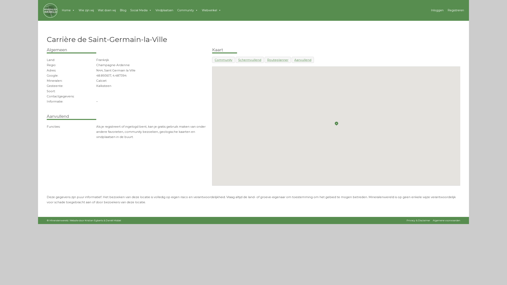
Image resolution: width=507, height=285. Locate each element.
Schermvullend (249, 60)
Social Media (139, 10)
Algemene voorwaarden (446, 220)
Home (66, 10)
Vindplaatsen (164, 10)
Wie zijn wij (86, 10)
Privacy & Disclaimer (418, 220)
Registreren (456, 10)
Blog (123, 10)
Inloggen (437, 10)
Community (185, 10)
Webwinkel (209, 10)
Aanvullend (302, 60)
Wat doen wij (107, 10)
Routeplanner (277, 60)
